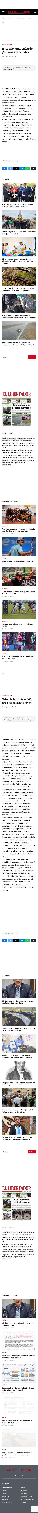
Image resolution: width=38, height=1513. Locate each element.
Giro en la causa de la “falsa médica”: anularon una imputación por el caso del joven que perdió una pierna (18, 445)
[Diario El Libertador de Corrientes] (19, 12)
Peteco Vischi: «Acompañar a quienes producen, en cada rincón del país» (16, 1454)
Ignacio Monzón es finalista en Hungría (17, 561)
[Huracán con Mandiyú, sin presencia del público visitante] (19, 641)
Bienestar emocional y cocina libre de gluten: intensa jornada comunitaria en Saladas (17, 261)
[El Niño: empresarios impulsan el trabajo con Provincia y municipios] (19, 988)
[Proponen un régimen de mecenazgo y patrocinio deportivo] (19, 1405)
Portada (4, 18)
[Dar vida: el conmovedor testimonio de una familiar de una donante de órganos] (19, 1125)
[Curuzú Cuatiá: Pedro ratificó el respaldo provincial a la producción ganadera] (19, 276)
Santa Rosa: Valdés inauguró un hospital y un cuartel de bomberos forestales (18, 206)
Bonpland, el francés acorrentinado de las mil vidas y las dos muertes (18, 1084)
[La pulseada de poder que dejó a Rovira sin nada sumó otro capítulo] (19, 1340)
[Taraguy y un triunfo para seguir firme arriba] (19, 609)
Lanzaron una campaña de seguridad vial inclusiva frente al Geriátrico (18, 1111)
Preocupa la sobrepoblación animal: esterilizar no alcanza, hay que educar (17, 1057)
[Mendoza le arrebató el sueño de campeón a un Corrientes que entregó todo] (19, 514)
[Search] (35, 12)
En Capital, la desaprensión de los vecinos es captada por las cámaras (18, 1029)
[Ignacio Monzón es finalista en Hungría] (19, 546)
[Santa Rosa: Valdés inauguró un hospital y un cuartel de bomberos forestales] (19, 192)
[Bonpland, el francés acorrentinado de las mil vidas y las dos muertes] (19, 1070)
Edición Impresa (7, 44)
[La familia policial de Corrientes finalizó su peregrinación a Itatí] (19, 219)
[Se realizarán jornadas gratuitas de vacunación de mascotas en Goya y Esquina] (19, 303)
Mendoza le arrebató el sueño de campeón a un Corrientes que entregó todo (18, 530)
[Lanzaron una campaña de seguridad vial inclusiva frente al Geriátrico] (19, 1097)
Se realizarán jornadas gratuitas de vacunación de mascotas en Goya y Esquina (19, 317)
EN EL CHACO (9, 433)
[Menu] (3, 12)
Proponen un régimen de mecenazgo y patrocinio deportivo (17, 1421)
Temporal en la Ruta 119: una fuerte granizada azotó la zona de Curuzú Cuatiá (18, 344)
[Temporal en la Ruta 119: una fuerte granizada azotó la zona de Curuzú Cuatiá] (19, 330)
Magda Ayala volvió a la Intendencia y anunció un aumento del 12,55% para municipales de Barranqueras (18, 462)
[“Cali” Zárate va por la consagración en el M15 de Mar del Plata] (19, 576)
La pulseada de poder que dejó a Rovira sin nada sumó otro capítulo (18, 1357)
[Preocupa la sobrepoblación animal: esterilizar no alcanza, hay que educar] (19, 1043)
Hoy (17, 161)
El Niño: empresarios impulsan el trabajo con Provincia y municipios (18, 1002)
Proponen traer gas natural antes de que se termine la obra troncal (18, 1389)
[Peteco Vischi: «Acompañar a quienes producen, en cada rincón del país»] (19, 1438)
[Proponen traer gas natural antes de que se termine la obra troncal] (19, 1373)
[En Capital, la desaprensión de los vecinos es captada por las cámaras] (19, 1016)
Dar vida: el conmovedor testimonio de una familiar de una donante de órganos (18, 1138)
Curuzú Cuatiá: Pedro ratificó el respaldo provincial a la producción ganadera (18, 289)
